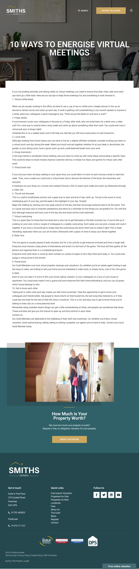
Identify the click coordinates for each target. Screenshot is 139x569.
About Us (55, 509)
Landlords (56, 503)
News (53, 516)
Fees (53, 506)
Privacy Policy (23, 555)
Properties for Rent (60, 499)
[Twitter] (104, 495)
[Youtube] (118, 495)
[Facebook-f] (96, 495)
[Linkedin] (111, 495)
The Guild (55, 513)
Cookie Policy (36, 555)
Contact (54, 522)
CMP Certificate (50, 555)
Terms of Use (10, 555)
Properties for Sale (60, 496)
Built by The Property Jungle (17, 561)
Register (55, 519)
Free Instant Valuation (61, 493)
